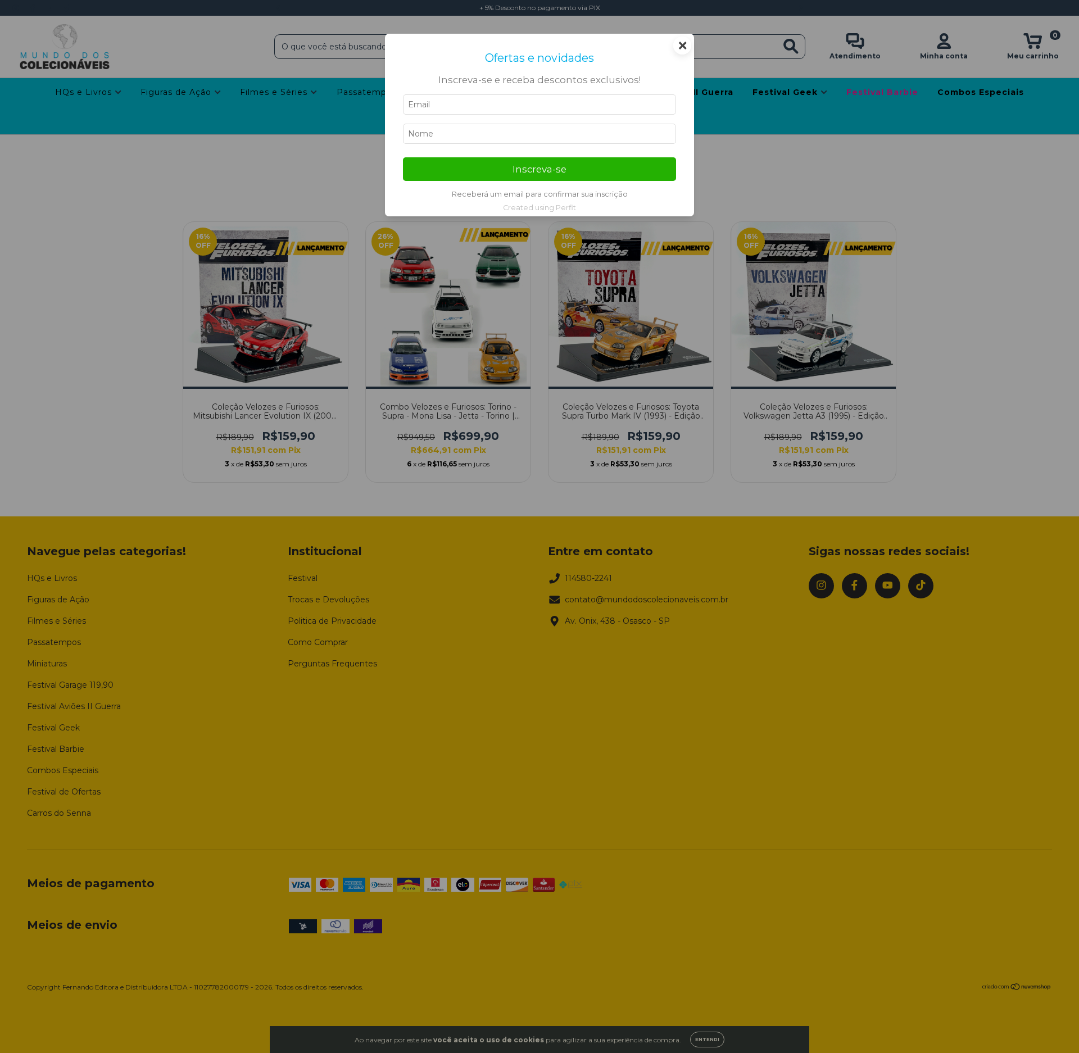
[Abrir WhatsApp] (1051, 1024)
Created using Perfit (539, 207)
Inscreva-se (539, 169)
